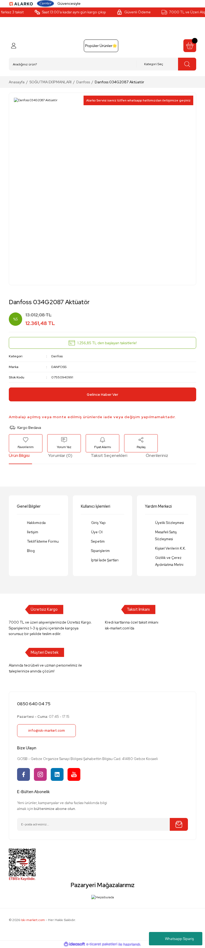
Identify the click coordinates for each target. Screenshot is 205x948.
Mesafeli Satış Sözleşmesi (166, 535)
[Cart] (189, 45)
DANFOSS (58, 367)
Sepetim (98, 541)
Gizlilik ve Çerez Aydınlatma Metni (169, 561)
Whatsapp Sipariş (179, 938)
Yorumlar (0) (60, 455)
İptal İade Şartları (105, 560)
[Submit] (179, 824)
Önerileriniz (157, 455)
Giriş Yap (98, 522)
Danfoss (57, 356)
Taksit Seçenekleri (109, 455)
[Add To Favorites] (25, 443)
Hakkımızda (36, 522)
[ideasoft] (74, 944)
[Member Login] (13, 45)
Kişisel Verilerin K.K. (170, 548)
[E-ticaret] (101, 944)
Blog (31, 550)
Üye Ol (96, 532)
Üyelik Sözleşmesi (169, 522)
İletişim (32, 532)
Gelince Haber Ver (102, 394)
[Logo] (21, 3)
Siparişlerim (100, 550)
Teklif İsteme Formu (43, 541)
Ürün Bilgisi (19, 455)
